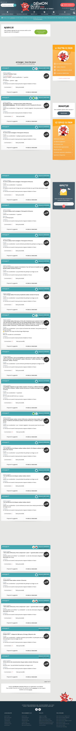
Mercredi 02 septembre (26, 725)
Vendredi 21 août (7, 723)
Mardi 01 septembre (26, 723)
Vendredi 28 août (25, 717)
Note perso (20, 87)
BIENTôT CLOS (34, 14)
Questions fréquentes (59, 155)
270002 (47, 292)
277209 (47, 265)
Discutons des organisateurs (61, 147)
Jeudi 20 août (7, 725)
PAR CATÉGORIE (44, 14)
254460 (47, 318)
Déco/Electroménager (48, 723)
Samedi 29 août (25, 719)
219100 (47, 578)
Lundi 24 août (7, 720)
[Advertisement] (25, 48)
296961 (47, 179)
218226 (47, 604)
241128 (47, 384)
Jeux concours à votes (60, 722)
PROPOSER (64, 113)
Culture (50, 720)
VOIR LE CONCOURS (32, 92)
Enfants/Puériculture (49, 722)
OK (15, 5)
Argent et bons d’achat (43, 720)
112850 (47, 660)
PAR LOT (54, 14)
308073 (47, 101)
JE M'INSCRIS (72, 9)
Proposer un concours (42, 706)
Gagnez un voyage (42, 716)
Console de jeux (47, 719)
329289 (47, 72)
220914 (47, 550)
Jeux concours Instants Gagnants (62, 717)
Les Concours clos (58, 144)
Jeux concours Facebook (61, 719)
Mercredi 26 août (7, 717)
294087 (47, 238)
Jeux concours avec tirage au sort (63, 716)
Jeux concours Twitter (60, 725)
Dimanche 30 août (25, 720)
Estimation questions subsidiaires (62, 152)
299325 (47, 130)
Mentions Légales (32, 706)
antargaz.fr (5, 68)
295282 (47, 209)
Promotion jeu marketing (61, 726)
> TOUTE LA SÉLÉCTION (64, 78)
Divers (44, 725)
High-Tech (41, 719)
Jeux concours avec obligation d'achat (63, 720)
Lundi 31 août (24, 722)
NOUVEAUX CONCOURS (22, 14)
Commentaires (8, 87)
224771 (47, 500)
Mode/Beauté (42, 722)
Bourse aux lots (58, 149)
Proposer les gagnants (12, 92)
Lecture (40, 725)
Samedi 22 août (7, 722)
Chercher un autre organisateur (41, 31)
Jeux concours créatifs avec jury (62, 723)
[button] (74, 13)
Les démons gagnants (59, 141)
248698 (47, 355)
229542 (47, 473)
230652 (47, 446)
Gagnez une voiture (43, 717)
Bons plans (50, 706)
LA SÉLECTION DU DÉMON (7, 14)
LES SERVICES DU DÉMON (64, 14)
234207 (47, 417)
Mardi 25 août (7, 719)
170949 (47, 632)
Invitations (41, 723)
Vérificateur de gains (59, 139)
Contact (25, 706)
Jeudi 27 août (7, 716)
